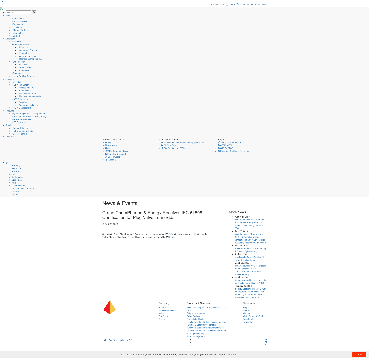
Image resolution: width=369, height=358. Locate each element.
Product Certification (196, 319)
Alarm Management (22, 107)
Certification (11, 38)
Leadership (18, 32)
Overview (17, 41)
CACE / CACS (226, 148)
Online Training (20, 133)
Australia (15, 171)
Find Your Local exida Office (120, 340)
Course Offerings (20, 127)
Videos (111, 148)
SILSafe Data (169, 145)
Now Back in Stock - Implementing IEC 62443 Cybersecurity (250, 250)
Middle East (17, 179)
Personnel (17, 73)
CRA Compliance (26, 67)
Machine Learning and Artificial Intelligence (206, 330)
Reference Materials (22, 119)
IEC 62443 (23, 64)
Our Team (163, 316)
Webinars (112, 145)
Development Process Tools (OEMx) (29, 116)
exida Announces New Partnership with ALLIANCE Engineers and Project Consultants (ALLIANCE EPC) (250, 224)
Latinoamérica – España (23, 188)
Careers (231, 4)
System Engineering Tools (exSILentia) (30, 113)
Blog (109, 142)
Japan (14, 174)
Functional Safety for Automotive (201, 324)
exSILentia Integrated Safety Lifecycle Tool (206, 307)
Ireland (15, 194)
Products (10, 110)
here (173, 237)
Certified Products (257, 4)
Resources (11, 136)
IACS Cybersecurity (22, 99)
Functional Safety (21, 44)
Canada (15, 191)
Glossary (112, 159)
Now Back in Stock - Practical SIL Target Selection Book (250, 258)
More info (232, 354)
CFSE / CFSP (226, 145)
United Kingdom (19, 185)
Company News (20, 21)
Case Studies (113, 156)
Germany (16, 165)
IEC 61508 (23, 47)
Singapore (16, 168)
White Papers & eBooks (118, 151)
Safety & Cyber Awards (230, 142)
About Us (163, 307)
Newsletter (248, 321)
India (14, 182)
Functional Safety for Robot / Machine (204, 327)
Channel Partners (21, 30)
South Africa (17, 176)
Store (242, 4)
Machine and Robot (27, 55)
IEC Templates (19, 122)
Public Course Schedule (24, 130)
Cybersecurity (19, 61)
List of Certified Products (24, 76)
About (8, 15)
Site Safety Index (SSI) (174, 148)
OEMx (189, 310)
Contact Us (218, 4)
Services (10, 79)
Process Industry (26, 87)
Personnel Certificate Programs (234, 151)
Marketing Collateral (116, 153)
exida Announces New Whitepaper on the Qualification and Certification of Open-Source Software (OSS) (250, 270)
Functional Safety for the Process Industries (206, 321)
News (161, 313)
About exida (18, 18)
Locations (17, 27)
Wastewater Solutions (28, 104)
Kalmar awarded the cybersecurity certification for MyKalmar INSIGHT (251, 281)
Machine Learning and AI (30, 58)
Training (9, 125)
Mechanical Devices (28, 50)
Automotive (24, 53)
